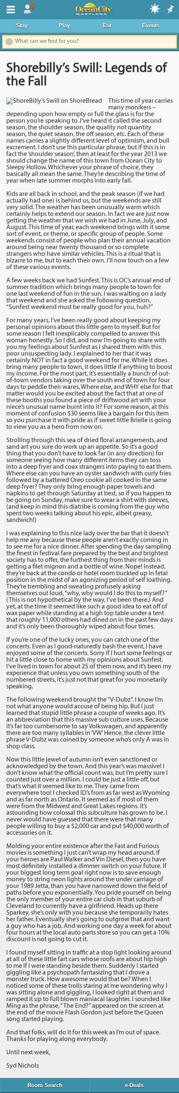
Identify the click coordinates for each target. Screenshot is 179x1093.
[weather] (155, 8)
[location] (29, 9)
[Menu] (9, 9)
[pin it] (170, 10)
